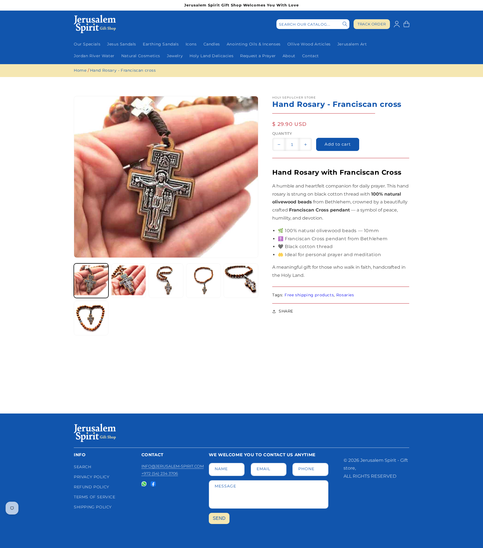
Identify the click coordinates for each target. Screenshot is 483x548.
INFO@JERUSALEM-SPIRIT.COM (172, 466)
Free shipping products (309, 294)
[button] (406, 24)
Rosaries (345, 294)
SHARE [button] (286, 311)
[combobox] (312, 24)
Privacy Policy (91, 476)
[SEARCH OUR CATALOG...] (345, 24)
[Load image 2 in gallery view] (128, 280)
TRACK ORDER (371, 24)
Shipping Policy (93, 506)
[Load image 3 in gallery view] (166, 280)
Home (80, 70)
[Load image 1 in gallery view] (91, 280)
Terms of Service (94, 496)
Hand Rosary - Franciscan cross (123, 70)
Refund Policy (91, 486)
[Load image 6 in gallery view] (91, 318)
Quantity (282, 133)
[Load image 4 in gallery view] (203, 280)
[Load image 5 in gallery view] (241, 280)
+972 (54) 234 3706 (159, 473)
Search (82, 466)
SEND (219, 518)
